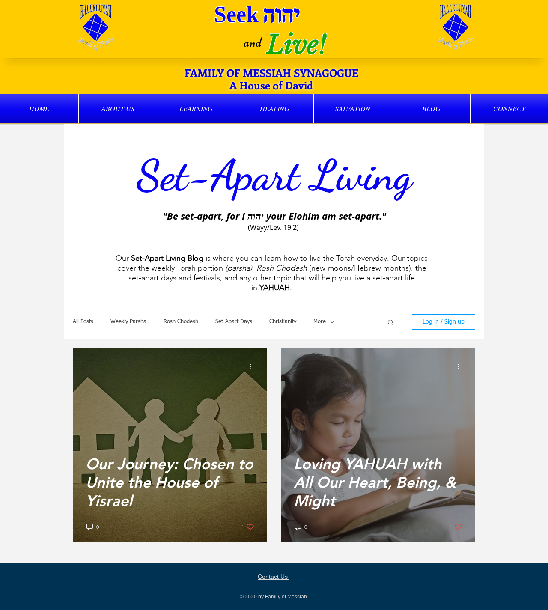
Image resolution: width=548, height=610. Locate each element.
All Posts (83, 321)
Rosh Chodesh (181, 321)
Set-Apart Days (233, 321)
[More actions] (253, 366)
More (319, 321)
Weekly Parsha (128, 321)
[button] (118, 108)
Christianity (282, 321)
